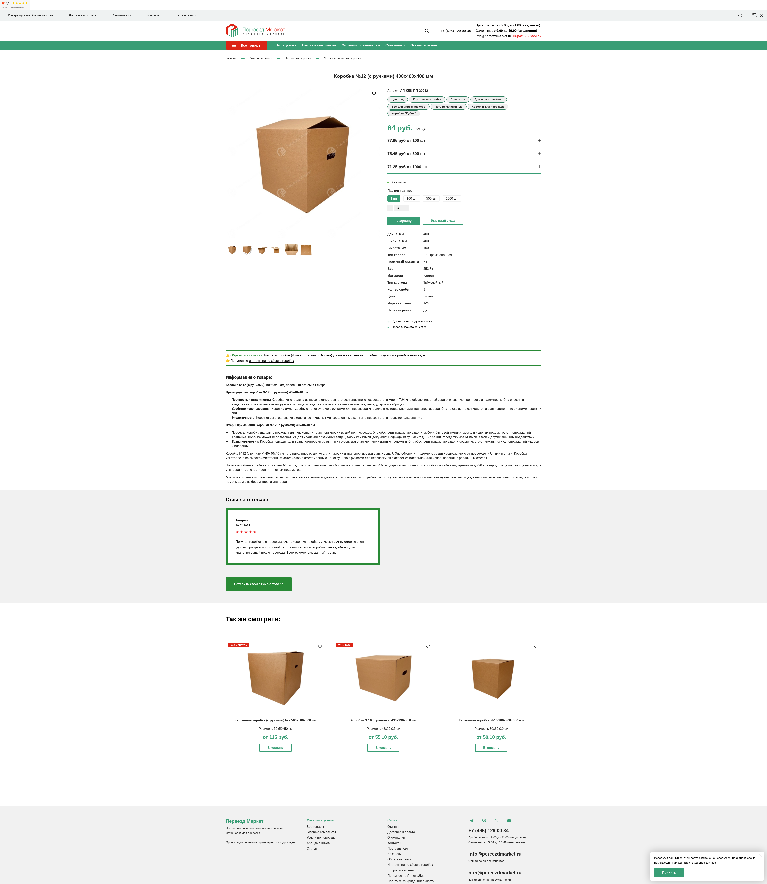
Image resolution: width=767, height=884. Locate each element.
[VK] (484, 821)
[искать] (427, 30)
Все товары (315, 826)
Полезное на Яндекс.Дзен (406, 875)
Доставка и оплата (401, 832)
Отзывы (393, 826)
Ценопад (398, 99)
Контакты (394, 843)
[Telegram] (471, 821)
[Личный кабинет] (761, 15)
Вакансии (394, 854)
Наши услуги (285, 45)
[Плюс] (406, 208)
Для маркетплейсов (489, 99)
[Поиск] (740, 15)
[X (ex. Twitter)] (496, 821)
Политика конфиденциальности (410, 881)
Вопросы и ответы (401, 870)
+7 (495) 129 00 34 (455, 31)
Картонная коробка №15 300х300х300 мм (491, 720)
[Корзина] (755, 15)
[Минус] (390, 208)
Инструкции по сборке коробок (410, 864)
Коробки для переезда (488, 106)
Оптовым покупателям (361, 45)
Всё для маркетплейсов (408, 106)
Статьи (312, 848)
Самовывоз (395, 45)
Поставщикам (397, 848)
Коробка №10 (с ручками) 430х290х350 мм (383, 720)
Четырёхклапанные (448, 106)
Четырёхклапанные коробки (342, 58)
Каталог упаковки (261, 58)
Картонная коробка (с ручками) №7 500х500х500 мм (276, 720)
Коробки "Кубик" (404, 113)
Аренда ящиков (318, 843)
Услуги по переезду (321, 837)
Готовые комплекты (319, 45)
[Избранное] (747, 15)
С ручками (458, 99)
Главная (231, 58)
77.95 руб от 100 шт (406, 140)
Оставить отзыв (423, 45)
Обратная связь (399, 859)
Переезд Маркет (245, 821)
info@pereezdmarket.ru (493, 36)
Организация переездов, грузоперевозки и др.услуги (260, 842)
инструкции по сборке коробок (271, 360)
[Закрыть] (760, 855)
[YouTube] (509, 821)
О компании (396, 837)
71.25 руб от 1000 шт (407, 167)
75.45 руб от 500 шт (406, 153)
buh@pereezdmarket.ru (495, 872)
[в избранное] (374, 93)
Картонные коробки (298, 58)
